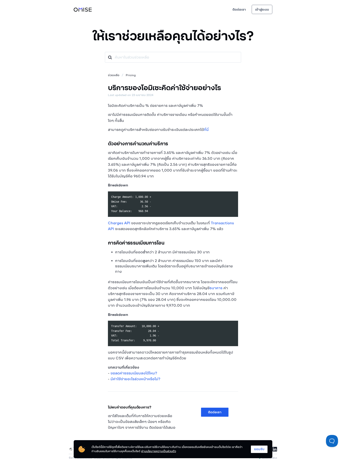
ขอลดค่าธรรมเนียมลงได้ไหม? (134, 373)
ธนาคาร (215, 288)
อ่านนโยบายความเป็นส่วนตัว (158, 451)
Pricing (131, 75)
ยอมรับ (259, 449)
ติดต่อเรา (239, 9)
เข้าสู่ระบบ (262, 9)
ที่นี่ (206, 129)
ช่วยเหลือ (113, 75)
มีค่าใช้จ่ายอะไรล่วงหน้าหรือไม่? (135, 379)
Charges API (119, 223)
